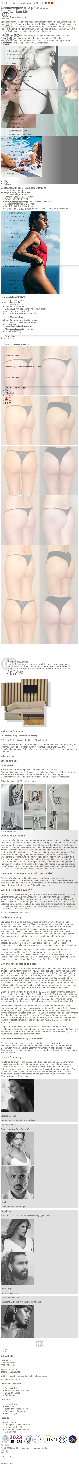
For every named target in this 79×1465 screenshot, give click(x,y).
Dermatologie (11, 336)
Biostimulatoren (17, 300)
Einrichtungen (11, 1413)
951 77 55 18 (27, 8)
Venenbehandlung (18, 326)
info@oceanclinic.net (10, 1372)
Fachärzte (9, 1406)
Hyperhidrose (16, 330)
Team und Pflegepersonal (20, 76)
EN (9, 398)
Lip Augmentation (17, 280)
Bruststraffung (15, 123)
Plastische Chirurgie (14, 90)
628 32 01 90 (41, 8)
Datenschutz (26, 1448)
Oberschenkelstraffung (19, 209)
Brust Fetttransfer (17, 120)
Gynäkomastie (15, 233)
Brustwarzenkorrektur (19, 138)
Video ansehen (7, 756)
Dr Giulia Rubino (12, 1393)
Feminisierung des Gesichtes (22, 253)
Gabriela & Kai (15, 84)
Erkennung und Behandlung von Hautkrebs (23, 367)
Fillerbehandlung (17, 297)
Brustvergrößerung (17, 116)
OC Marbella (15, 51)
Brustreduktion (15, 260)
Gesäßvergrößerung (18, 194)
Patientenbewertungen (19, 58)
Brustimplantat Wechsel (20, 134)
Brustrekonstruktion (18, 131)
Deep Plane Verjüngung (20, 151)
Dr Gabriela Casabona (19, 67)
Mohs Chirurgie (12, 378)
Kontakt (10, 42)
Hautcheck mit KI (13, 355)
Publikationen (11, 1395)
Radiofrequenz (16, 310)
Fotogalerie (14, 55)
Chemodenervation (17, 291)
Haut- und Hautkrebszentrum (17, 344)
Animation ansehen (9, 781)
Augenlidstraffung (17, 170)
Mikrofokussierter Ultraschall (23, 313)
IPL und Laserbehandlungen (23, 322)
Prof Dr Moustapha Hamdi (17, 1390)
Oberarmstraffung (17, 213)
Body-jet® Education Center (17, 1425)
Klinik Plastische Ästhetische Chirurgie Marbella (22, 3)
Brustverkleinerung (17, 127)
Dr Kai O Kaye (15, 64)
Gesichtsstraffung (17, 155)
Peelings (13, 288)
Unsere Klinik (11, 1404)
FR (9, 403)
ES (9, 400)
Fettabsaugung (16, 191)
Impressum (36, 1448)
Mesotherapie (16, 304)
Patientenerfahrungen (15, 1411)
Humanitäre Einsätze (14, 1427)
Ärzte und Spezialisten (19, 80)
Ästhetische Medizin (14, 266)
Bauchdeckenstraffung (19, 202)
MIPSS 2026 (10, 1422)
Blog (9, 390)
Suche (5, 8)
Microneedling (16, 317)
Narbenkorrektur (16, 216)
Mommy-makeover (17, 220)
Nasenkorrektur (16, 166)
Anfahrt (14, 8)
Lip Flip (12, 284)
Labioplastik (14, 205)
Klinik (7, 44)
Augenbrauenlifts (16, 173)
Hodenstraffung (16, 237)
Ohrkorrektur (15, 162)
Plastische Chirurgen (18, 71)
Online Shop (10, 1432)
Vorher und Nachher (16, 388)
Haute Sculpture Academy (17, 1429)
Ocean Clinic (10, 922)
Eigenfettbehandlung (18, 159)
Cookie (6, 1451)
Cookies (44, 1448)
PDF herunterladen (27, 781)
